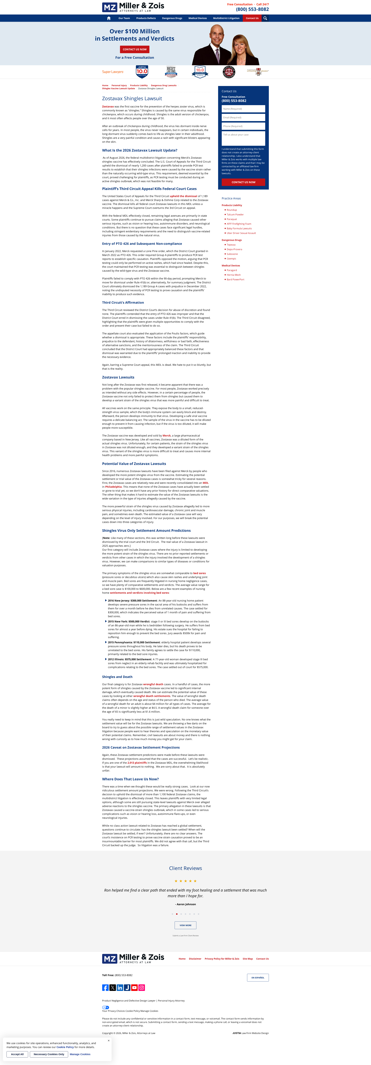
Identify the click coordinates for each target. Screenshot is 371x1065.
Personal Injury (119, 85)
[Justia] (127, 987)
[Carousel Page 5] (190, 914)
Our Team (124, 18)
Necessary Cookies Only (49, 1054)
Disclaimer (195, 958)
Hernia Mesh (234, 274)
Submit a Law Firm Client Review (186, 935)
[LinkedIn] (120, 987)
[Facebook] (105, 987)
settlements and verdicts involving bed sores (139, 592)
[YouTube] (134, 987)
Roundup (232, 209)
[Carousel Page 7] (198, 914)
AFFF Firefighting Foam (239, 223)
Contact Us (252, 18)
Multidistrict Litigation (226, 18)
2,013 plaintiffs (137, 762)
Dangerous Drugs (172, 18)
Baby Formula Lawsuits (239, 228)
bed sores (199, 573)
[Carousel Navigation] (185, 914)
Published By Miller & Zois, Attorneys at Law (248, 7)
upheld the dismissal (183, 196)
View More (185, 925)
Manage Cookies (149, 1011)
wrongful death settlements (151, 696)
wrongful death (153, 684)
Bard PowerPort (235, 279)
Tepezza (231, 244)
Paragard (232, 270)
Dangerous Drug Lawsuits (164, 85)
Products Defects (146, 18)
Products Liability (133, 7)
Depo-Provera (234, 249)
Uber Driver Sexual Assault (241, 233)
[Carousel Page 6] (194, 914)
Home (108, 18)
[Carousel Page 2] (177, 914)
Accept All (17, 1054)
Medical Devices (198, 18)
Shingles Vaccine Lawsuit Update (118, 88)
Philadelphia (113, 486)
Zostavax (108, 106)
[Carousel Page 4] (185, 914)
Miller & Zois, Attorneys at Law (138, 1033)
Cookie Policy (133, 1011)
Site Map (248, 958)
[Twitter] (112, 987)
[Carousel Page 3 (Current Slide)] (181, 914)
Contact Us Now (135, 49)
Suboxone (232, 254)
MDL (206, 482)
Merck (167, 435)
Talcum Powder (235, 214)
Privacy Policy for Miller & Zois (222, 958)
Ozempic (231, 258)
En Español (258, 977)
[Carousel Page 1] (172, 914)
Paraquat (232, 219)
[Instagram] (141, 987)
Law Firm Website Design (251, 1033)
